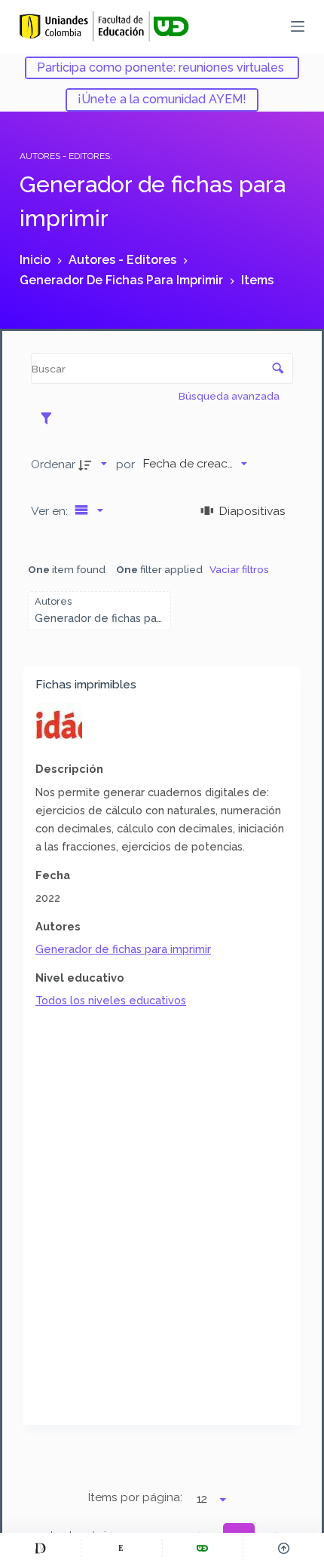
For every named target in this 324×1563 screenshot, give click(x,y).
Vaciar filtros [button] (239, 569)
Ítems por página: (135, 1497)
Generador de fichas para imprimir (123, 948)
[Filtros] (50, 418)
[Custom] (40, 1548)
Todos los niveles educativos (110, 1000)
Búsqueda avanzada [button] (230, 396)
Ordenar (53, 464)
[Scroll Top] (284, 1548)
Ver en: (51, 511)
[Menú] (297, 26)
